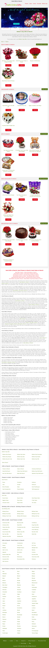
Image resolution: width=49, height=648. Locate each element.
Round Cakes (5, 498)
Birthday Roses (5, 511)
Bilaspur (33, 575)
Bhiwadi (33, 578)
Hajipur (18, 594)
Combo (34, 3)
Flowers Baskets (20, 489)
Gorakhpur (19, 591)
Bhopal (18, 582)
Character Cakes (5, 502)
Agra (3, 571)
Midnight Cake (35, 547)
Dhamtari (19, 589)
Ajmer (18, 571)
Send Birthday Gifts (6, 508)
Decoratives (19, 552)
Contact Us (23, 640)
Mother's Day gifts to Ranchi (31, 322)
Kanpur (3, 605)
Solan (3, 630)
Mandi (33, 610)
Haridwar (4, 596)
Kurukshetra (19, 607)
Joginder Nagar (35, 603)
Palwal (18, 619)
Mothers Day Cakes (21, 454)
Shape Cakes (20, 502)
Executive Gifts (35, 554)
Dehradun (4, 589)
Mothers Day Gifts (35, 458)
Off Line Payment (31, 640)
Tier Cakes (34, 502)
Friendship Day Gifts (21, 527)
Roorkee (19, 626)
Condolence (34, 522)
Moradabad (34, 612)
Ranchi (18, 623)
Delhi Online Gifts (23, 646)
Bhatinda (19, 585)
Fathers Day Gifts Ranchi (22, 471)
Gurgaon (33, 591)
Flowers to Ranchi (6, 468)
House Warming (35, 529)
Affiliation (5, 640)
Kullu (3, 607)
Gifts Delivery (44, 133)
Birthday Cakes (35, 511)
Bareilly (18, 580)
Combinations (20, 543)
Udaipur (18, 632)
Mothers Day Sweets (36, 456)
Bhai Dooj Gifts (20, 522)
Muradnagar (19, 614)
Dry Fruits (34, 545)
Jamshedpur (34, 601)
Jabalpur (19, 598)
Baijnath (4, 575)
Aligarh (33, 571)
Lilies (3, 484)
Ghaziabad (4, 591)
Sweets (3, 545)
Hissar (18, 596)
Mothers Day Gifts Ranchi (37, 471)
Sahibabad (4, 628)
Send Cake (4, 495)
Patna (33, 621)
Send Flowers (5, 479)
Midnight (4, 547)
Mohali (18, 612)
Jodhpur (18, 603)
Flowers (26, 3)
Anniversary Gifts (5, 522)
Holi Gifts (19, 529)
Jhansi (3, 603)
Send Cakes (44, 89)
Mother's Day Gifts (22, 39)
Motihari (4, 614)
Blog (30, 643)
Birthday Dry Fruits (35, 513)
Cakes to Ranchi (20, 468)
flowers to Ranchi (5, 283)
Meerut (3, 617)
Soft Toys (34, 543)
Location (11, 640)
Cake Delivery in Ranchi (24, 282)
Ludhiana (4, 610)
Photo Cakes (19, 500)
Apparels (4, 552)
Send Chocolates (43, 178)
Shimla (33, 628)
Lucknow (33, 607)
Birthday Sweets (20, 513)
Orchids (18, 484)
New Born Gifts (35, 531)
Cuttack (18, 587)
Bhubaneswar (34, 582)
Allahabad (4, 573)
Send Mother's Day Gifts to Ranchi (20, 290)
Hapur (33, 594)
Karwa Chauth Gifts (6, 531)
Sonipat (18, 630)
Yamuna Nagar (35, 632)
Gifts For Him (5, 549)
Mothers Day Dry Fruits (7, 458)
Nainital (18, 617)
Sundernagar (5, 632)
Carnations (19, 482)
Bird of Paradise (5, 486)
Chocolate (39, 3)
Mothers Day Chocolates (37, 454)
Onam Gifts (19, 534)
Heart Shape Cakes (36, 498)
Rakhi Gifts (34, 534)
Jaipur (3, 601)
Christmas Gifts (5, 524)
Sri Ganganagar (35, 630)
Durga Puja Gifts (35, 524)
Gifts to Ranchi (5, 462)
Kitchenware (19, 556)
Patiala (18, 621)
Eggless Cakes (5, 500)
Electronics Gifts (5, 556)
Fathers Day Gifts (6, 527)
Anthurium (34, 484)
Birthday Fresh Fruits (6, 515)
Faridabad (34, 589)
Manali (18, 610)
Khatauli (33, 605)
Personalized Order (42, 640)
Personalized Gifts (20, 559)
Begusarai (34, 580)
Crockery (33, 552)
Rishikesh (34, 623)
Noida (33, 617)
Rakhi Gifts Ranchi (21, 473)
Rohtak (3, 626)
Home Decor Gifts (35, 556)
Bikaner (18, 575)
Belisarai (4, 582)
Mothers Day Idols (20, 456)
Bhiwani (4, 580)
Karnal (18, 605)
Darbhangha (34, 587)
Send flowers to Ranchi (20, 300)
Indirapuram (34, 596)
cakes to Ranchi (42, 337)
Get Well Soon (5, 529)
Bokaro (33, 585)
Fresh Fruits (19, 545)
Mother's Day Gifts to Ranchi (24, 31)
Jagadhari (34, 598)
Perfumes (34, 559)
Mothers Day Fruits (21, 458)
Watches (33, 549)
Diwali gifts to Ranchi (22, 323)
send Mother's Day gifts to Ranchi (8, 362)
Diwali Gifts (19, 524)
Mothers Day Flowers (6, 454)
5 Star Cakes (34, 500)
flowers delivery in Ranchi (34, 304)
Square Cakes (20, 498)
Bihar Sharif (4, 585)
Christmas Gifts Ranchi (36, 468)
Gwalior (4, 594)
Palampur (4, 619)
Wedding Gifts (20, 536)
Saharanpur (34, 626)
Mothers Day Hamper (6, 456)
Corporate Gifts (5, 559)
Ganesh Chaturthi (35, 527)
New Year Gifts (5, 534)
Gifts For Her (19, 549)
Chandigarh (4, 587)
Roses (3, 482)
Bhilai (18, 578)
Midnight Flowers (20, 547)
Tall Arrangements (35, 489)
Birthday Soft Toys (35, 515)
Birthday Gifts (44, 223)
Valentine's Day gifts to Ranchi (11, 323)
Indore (3, 598)
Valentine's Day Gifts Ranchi (37, 473)
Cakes (30, 3)
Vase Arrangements (6, 489)
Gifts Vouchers (5, 561)
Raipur (3, 623)
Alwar (18, 573)
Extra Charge (23, 643)
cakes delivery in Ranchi (28, 342)
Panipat (4, 621)
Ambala (33, 573)
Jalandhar (19, 601)
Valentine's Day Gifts (6, 536)
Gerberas (34, 482)
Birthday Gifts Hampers (22, 515)
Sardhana (19, 628)
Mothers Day (44, 3)
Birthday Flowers (20, 511)
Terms (17, 640)
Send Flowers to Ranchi (42, 44)
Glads (18, 486)
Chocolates (4, 543)
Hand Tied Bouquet (36, 486)
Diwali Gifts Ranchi (6, 471)
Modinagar (4, 612)
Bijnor (3, 578)
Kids (18, 554)
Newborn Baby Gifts (6, 554)
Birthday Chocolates (6, 513)
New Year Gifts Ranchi (7, 473)
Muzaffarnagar (35, 614)
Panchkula (34, 619)
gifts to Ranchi (22, 318)
